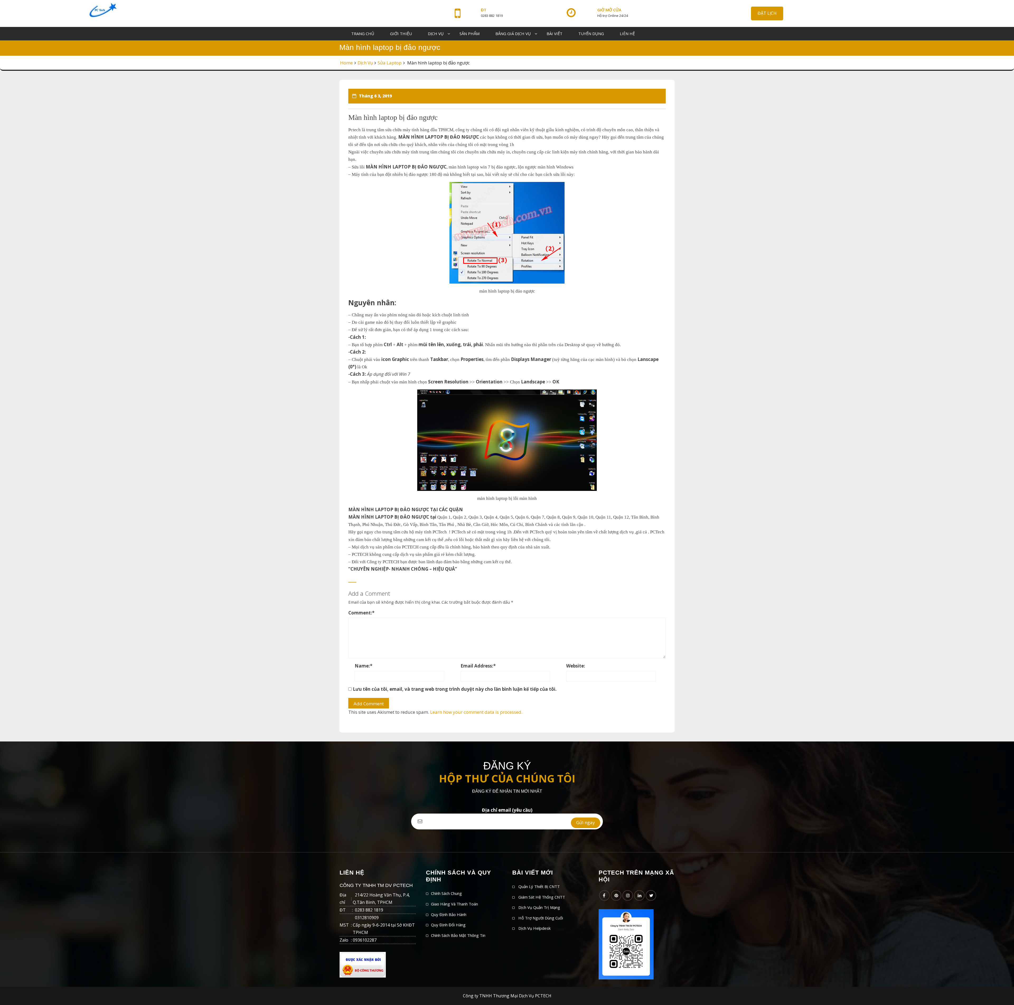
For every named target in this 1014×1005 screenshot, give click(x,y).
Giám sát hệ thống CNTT (541, 897)
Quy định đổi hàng (448, 924)
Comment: (361, 613)
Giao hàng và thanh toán (454, 904)
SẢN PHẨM (469, 33)
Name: (363, 666)
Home (346, 63)
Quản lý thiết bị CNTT (539, 886)
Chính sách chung (446, 893)
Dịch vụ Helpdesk (534, 928)
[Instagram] (627, 895)
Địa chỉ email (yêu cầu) (507, 810)
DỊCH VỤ (436, 33)
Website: (575, 666)
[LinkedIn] (639, 895)
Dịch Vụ (365, 63)
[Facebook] (604, 895)
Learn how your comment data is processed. (476, 712)
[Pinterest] (616, 895)
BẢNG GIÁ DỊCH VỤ (513, 33)
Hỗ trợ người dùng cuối (540, 918)
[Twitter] (651, 895)
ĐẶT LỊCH (767, 13)
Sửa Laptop (390, 63)
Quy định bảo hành (448, 914)
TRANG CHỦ (362, 33)
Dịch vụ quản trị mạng (539, 907)
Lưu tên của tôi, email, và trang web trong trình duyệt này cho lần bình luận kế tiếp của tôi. (455, 689)
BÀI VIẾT (554, 33)
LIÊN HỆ (627, 33)
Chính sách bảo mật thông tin (458, 935)
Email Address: (478, 666)
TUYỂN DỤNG (591, 33)
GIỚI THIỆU (401, 33)
